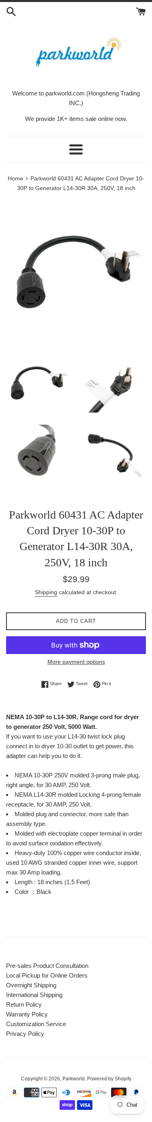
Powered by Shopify (109, 1079)
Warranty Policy (27, 1014)
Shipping (46, 592)
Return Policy (24, 1004)
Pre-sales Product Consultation (47, 965)
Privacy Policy (25, 1033)
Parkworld (73, 1079)
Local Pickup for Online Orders (47, 975)
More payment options (76, 661)
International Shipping (34, 994)
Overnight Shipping (31, 985)
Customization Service (36, 1023)
